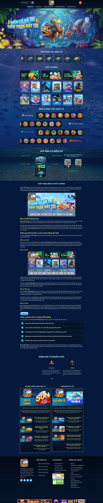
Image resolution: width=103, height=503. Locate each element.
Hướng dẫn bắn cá (59, 463)
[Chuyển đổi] (80, 322)
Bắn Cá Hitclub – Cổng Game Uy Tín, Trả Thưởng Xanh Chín (41, 418)
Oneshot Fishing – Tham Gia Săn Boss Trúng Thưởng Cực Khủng (73, 436)
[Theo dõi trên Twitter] (28, 480)
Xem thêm (25, 313)
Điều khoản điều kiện (43, 469)
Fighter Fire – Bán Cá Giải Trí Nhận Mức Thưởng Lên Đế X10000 (73, 444)
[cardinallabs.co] (51, 2)
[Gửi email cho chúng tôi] (31, 480)
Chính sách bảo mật (43, 466)
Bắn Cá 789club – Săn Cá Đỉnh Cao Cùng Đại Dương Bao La (41, 446)
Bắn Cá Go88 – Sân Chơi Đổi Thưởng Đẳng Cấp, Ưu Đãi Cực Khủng (41, 427)
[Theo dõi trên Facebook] (21, 480)
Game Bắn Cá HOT (71, 6)
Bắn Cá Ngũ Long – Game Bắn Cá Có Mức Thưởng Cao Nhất (73, 427)
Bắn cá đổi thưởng (24, 187)
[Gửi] (33, 3)
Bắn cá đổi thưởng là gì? (44, 463)
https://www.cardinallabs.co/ (78, 465)
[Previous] (23, 370)
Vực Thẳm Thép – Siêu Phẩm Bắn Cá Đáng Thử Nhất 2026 (73, 418)
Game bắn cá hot (59, 468)
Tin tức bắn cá (58, 472)
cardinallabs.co (23, 468)
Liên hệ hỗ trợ (42, 475)
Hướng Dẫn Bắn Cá (48, 6)
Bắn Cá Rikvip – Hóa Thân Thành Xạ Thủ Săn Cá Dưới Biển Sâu (41, 437)
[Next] (80, 370)
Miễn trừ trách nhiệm (43, 472)
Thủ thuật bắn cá (59, 465)
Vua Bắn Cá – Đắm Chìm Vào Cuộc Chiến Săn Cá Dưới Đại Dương (67, 408)
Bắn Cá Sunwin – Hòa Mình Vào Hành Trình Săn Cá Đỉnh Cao (35, 408)
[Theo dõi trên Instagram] (24, 480)
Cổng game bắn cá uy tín (60, 470)
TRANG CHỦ (30, 6)
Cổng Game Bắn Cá (59, 6)
